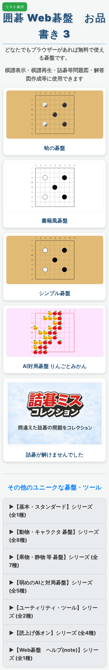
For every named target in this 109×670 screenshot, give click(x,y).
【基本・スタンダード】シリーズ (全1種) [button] (50, 511)
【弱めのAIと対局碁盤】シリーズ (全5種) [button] (50, 586)
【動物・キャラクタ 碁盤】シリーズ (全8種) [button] (54, 536)
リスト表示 (14, 7)
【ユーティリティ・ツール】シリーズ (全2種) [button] (53, 612)
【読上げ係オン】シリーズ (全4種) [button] (52, 633)
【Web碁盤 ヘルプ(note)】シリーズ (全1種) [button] (54, 654)
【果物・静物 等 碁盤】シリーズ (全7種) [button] (53, 561)
